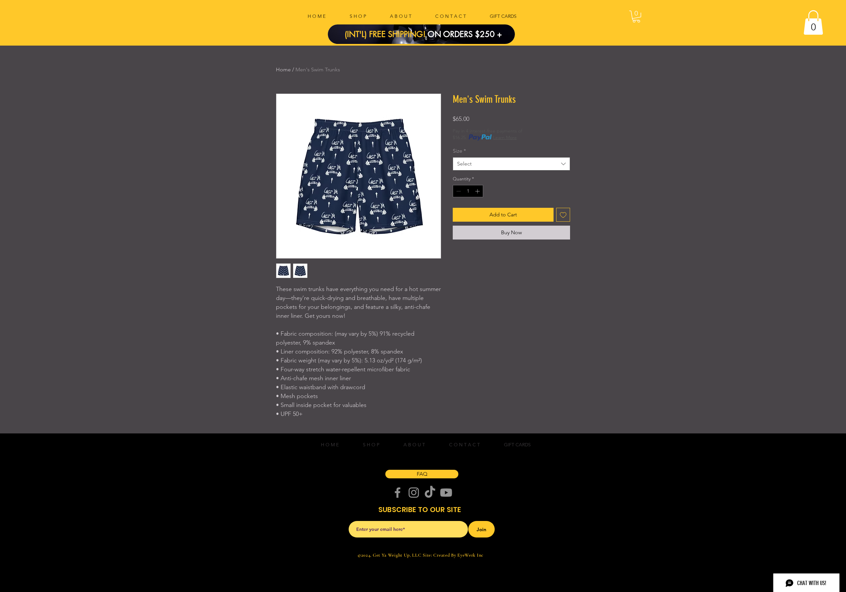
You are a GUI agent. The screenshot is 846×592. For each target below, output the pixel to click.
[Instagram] (414, 493)
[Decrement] (458, 191)
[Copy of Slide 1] (417, 29)
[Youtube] (446, 493)
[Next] (498, 34)
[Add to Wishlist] (563, 215)
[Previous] (344, 34)
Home (283, 69)
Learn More (505, 137)
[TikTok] (430, 493)
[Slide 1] (426, 29)
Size (459, 151)
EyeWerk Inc (470, 555)
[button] (636, 16)
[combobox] (511, 163)
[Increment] (478, 191)
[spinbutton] (468, 191)
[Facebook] (397, 493)
